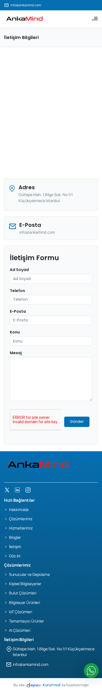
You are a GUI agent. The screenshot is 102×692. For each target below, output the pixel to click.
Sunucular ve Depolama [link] (29, 574)
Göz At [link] (15, 555)
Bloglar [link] (15, 537)
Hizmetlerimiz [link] (21, 528)
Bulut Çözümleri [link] (22, 592)
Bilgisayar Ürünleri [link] (24, 602)
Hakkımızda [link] (19, 509)
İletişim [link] (15, 546)
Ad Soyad (19, 269)
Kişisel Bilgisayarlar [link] (25, 583)
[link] (24, 19)
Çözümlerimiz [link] (20, 518)
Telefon (17, 290)
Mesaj (16, 353)
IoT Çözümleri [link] (20, 611)
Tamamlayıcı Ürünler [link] (26, 621)
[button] (93, 18)
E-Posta (18, 311)
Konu (15, 332)
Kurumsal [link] (51, 685)
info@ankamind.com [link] (25, 5)
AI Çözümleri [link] (19, 630)
